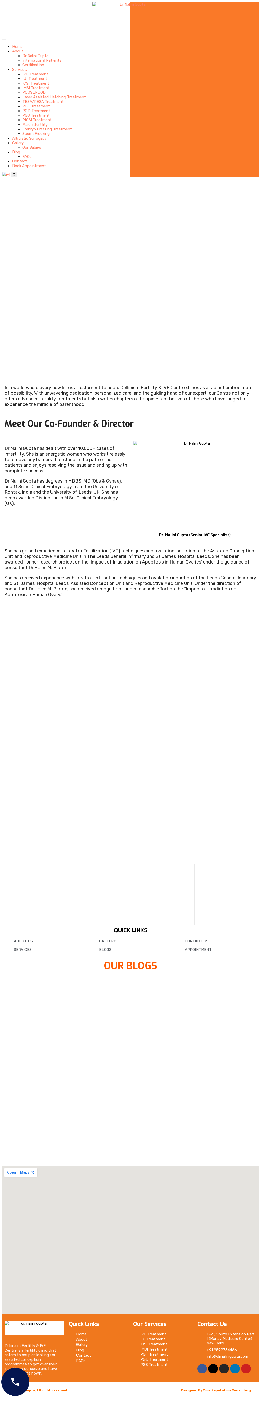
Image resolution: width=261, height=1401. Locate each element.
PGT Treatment (36, 106)
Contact (19, 161)
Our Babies (31, 147)
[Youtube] (246, 1368)
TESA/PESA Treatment (43, 101)
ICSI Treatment (35, 83)
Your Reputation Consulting (227, 1390)
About (17, 51)
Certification (33, 65)
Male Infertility (35, 124)
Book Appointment (29, 165)
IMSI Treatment (36, 88)
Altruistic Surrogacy (29, 138)
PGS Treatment (36, 115)
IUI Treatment (34, 78)
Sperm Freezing (36, 133)
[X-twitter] (213, 1368)
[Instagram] (224, 1368)
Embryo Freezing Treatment (47, 129)
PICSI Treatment (37, 120)
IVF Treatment (35, 74)
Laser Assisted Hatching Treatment (54, 97)
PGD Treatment (36, 110)
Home (17, 46)
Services (19, 69)
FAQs (27, 156)
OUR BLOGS (131, 965)
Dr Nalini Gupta (35, 55)
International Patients (41, 60)
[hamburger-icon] (4, 39)
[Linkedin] (235, 1368)
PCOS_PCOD (34, 92)
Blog (16, 152)
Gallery (18, 143)
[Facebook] (202, 1368)
